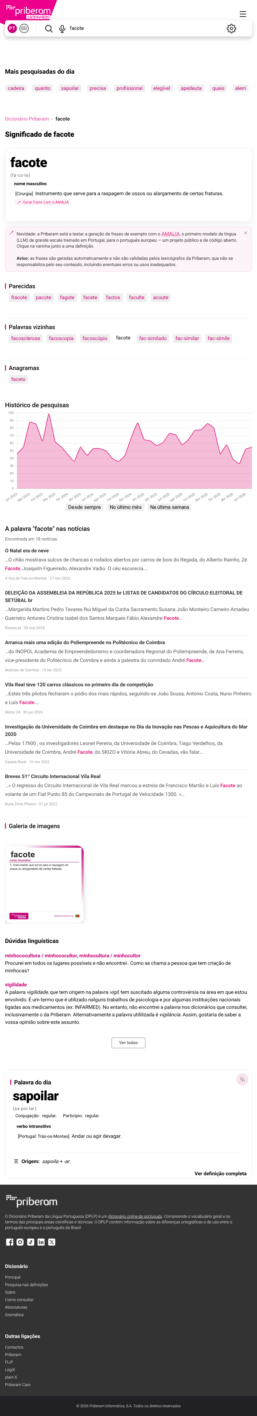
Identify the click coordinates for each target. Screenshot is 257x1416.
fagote (67, 297)
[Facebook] (9, 1245)
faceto (18, 379)
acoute (161, 297)
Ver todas (128, 1042)
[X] (51, 1245)
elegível (161, 88)
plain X (11, 1377)
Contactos (14, 1347)
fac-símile (219, 338)
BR (24, 28)
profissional (130, 88)
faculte (136, 297)
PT (12, 28)
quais (218, 88)
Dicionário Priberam (27, 119)
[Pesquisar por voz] (62, 28)
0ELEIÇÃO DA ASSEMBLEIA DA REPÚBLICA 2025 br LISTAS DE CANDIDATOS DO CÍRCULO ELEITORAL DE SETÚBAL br (124, 596)
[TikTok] (30, 1245)
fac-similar (187, 338)
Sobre (10, 1292)
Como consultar (19, 1300)
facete (90, 297)
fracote (19, 297)
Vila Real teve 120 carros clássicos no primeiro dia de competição (79, 685)
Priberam (13, 1355)
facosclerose (25, 338)
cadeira (16, 88)
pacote (43, 297)
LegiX (10, 1370)
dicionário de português (135, 1216)
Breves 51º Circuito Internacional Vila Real (53, 776)
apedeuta (191, 88)
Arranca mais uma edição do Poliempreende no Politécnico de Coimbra (85, 642)
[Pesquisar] (49, 28)
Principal (12, 1277)
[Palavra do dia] (242, 1079)
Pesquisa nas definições (26, 1285)
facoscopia (61, 338)
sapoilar (70, 88)
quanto (42, 88)
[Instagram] (20, 1245)
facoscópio (95, 338)
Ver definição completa (221, 1174)
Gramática (14, 1315)
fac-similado (153, 338)
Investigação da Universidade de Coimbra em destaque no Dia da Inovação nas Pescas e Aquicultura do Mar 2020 (126, 730)
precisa (98, 88)
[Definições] (231, 28)
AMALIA (170, 234)
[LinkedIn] (41, 1245)
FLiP (9, 1362)
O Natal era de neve (27, 551)
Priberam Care (17, 1385)
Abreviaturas (16, 1307)
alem (240, 88)
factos (113, 297)
